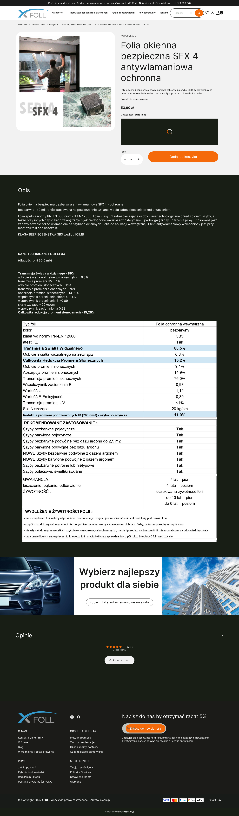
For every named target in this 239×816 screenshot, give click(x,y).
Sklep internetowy (118, 811)
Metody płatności (81, 737)
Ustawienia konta (80, 776)
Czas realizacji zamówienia (86, 751)
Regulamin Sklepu (29, 776)
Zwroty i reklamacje (82, 742)
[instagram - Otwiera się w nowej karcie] (72, 717)
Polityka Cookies (80, 772)
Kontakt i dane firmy (30, 737)
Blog (21, 747)
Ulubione (75, 781)
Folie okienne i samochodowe (31, 24)
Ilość (123, 151)
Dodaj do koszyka (183, 157)
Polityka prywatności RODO (35, 781)
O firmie (23, 742)
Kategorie (53, 24)
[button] (199, 13)
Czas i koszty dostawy (84, 747)
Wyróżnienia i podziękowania (36, 751)
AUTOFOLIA (127, 35)
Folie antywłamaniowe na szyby (76, 24)
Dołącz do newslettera (145, 728)
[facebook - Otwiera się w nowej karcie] (78, 717)
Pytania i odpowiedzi (31, 772)
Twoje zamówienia (81, 767)
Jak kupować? (27, 767)
